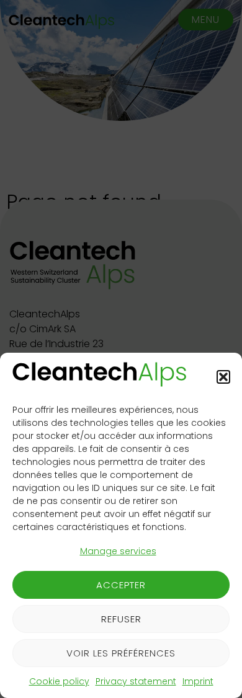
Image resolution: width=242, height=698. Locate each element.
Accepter (121, 584)
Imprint (197, 681)
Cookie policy (59, 681)
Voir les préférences (121, 653)
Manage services (118, 551)
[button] (223, 377)
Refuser (121, 618)
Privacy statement (136, 681)
